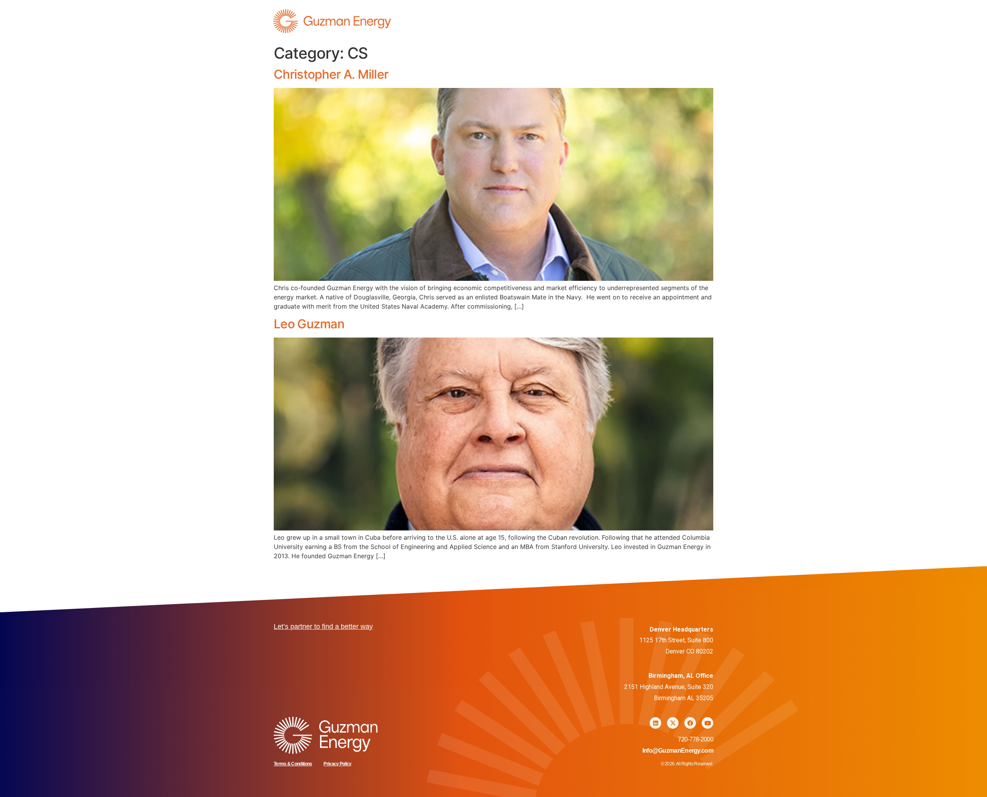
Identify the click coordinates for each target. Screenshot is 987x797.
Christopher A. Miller (331, 74)
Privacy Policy (337, 764)
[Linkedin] (655, 723)
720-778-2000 (695, 739)
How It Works (578, 21)
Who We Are (637, 21)
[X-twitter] (673, 723)
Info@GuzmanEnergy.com (677, 750)
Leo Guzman (309, 323)
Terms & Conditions (293, 764)
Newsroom (691, 21)
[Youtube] (707, 723)
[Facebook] (690, 723)
